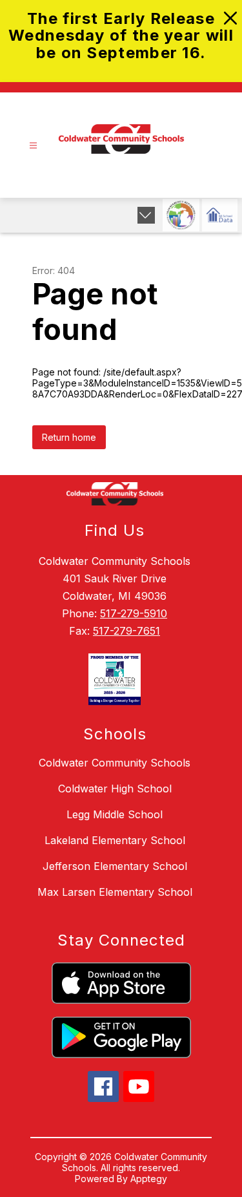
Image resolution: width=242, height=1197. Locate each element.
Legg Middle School (114, 814)
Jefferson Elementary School (115, 866)
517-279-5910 (133, 613)
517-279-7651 (126, 630)
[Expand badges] (146, 215)
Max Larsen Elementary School (114, 891)
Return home (69, 437)
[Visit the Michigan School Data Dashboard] (219, 215)
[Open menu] (33, 145)
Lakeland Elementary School (115, 840)
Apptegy (148, 1178)
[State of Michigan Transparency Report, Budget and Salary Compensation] (181, 215)
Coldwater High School (115, 788)
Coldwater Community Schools (114, 762)
